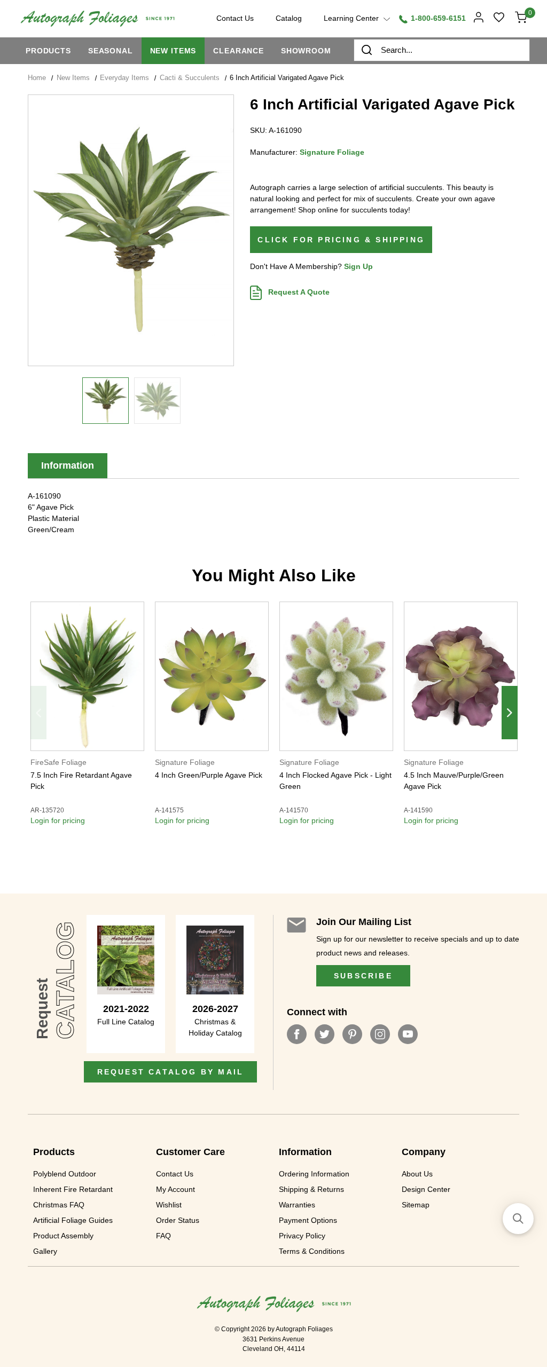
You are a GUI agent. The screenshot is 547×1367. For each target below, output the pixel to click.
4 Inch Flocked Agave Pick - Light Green (335, 781)
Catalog (289, 18)
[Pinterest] (352, 1034)
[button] (518, 1218)
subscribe (363, 975)
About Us (417, 1174)
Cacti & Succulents (190, 78)
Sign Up (358, 266)
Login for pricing (57, 820)
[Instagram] (380, 1034)
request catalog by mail (170, 1072)
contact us (235, 18)
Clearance (238, 50)
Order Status (177, 1220)
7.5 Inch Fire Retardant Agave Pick (81, 781)
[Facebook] (297, 1034)
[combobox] (442, 50)
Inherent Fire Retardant (73, 1189)
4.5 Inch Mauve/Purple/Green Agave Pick (454, 781)
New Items (173, 50)
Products (48, 50)
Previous (38, 712)
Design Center (426, 1189)
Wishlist (169, 1204)
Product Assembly (63, 1235)
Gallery (45, 1251)
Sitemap (415, 1204)
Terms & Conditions (312, 1251)
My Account (175, 1189)
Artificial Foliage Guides (73, 1220)
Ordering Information (314, 1174)
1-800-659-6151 (437, 18)
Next (510, 712)
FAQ (163, 1235)
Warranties (297, 1204)
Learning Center (352, 18)
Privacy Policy (302, 1235)
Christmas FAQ (58, 1204)
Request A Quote (298, 292)
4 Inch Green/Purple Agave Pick (208, 775)
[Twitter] (324, 1034)
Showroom (306, 50)
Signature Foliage (332, 152)
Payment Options (308, 1220)
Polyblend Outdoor (64, 1174)
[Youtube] (408, 1034)
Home (37, 78)
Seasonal (110, 50)
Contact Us (174, 1174)
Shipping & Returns (311, 1189)
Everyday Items (124, 78)
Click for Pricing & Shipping (341, 239)
